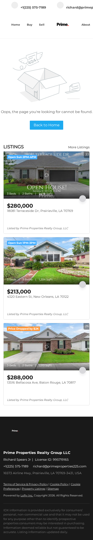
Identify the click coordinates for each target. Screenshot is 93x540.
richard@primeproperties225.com (59, 466)
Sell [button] (41, 24)
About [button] (85, 24)
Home (15, 24)
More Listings (79, 147)
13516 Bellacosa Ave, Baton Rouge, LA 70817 (41, 382)
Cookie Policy (59, 484)
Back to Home (47, 125)
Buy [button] (29, 24)
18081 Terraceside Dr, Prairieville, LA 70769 (40, 211)
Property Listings (33, 488)
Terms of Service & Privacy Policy (25, 484)
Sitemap (53, 488)
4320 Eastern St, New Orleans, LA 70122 (38, 297)
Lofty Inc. (27, 495)
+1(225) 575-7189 (15, 466)
